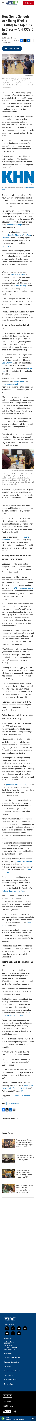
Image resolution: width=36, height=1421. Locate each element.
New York (27, 235)
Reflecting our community (12, 1358)
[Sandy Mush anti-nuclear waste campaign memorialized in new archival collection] (8, 1188)
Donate (29, 3)
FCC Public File (8, 1375)
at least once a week (24, 861)
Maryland (18, 235)
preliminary (6, 384)
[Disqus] (18, 1233)
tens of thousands (18, 275)
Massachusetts (8, 235)
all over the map (20, 286)
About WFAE (8, 1353)
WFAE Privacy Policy (10, 1379)
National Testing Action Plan (13, 891)
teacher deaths (8, 267)
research (14, 384)
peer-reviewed (19, 381)
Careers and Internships (11, 1362)
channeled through (14, 225)
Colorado (5, 238)
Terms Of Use (8, 1384)
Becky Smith (7, 363)
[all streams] (33, 1418)
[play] (3, 1418)
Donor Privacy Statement (12, 1371)
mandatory (6, 246)
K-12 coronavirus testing (23, 588)
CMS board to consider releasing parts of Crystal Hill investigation (25, 1157)
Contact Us (7, 1366)
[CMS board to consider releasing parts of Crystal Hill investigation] (8, 1158)
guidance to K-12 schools (16, 784)
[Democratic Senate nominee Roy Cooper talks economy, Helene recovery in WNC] (8, 1173)
